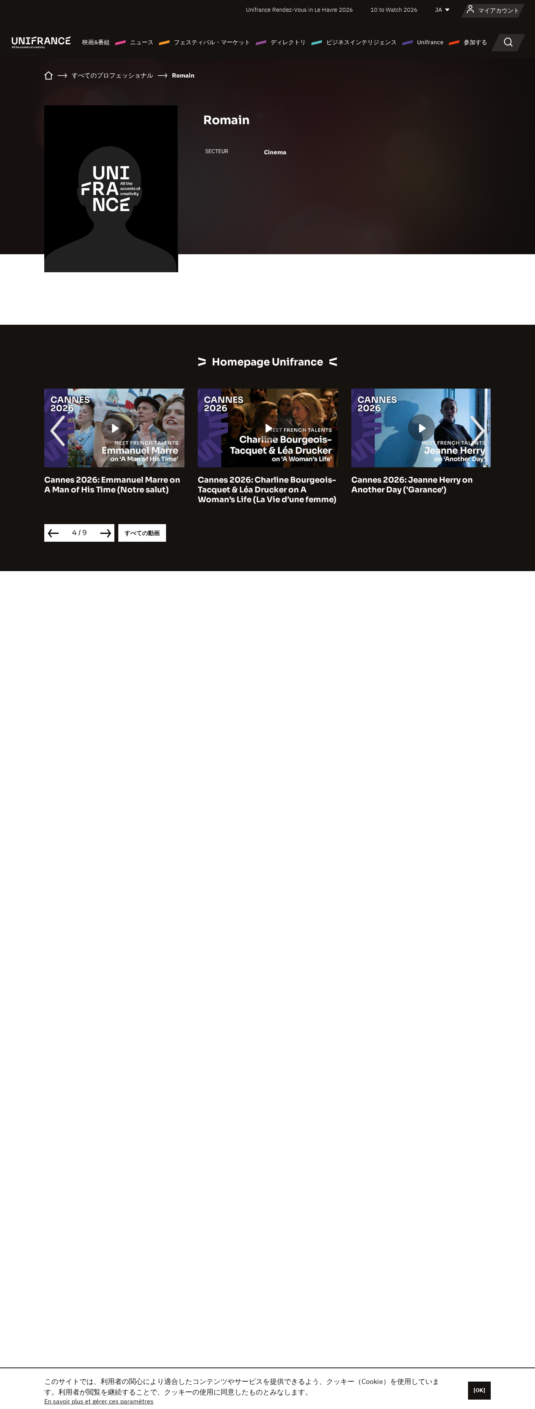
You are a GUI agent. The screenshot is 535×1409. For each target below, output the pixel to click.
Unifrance (430, 42)
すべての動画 (142, 533)
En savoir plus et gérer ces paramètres (99, 1401)
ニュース (142, 42)
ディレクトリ (288, 42)
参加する (475, 42)
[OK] (479, 1390)
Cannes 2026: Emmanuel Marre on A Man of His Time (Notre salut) (112, 485)
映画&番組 (96, 42)
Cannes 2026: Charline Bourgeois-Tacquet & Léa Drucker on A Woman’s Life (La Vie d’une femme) (267, 490)
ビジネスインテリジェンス (361, 42)
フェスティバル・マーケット (212, 42)
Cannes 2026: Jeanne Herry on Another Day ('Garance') (412, 485)
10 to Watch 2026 (394, 9)
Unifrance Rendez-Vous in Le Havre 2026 (299, 9)
